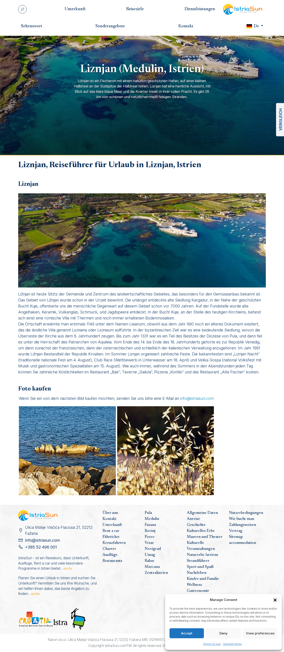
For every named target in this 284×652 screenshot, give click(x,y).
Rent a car (111, 531)
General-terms (232, 644)
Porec (150, 537)
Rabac (149, 561)
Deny (223, 633)
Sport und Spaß (200, 567)
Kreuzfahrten (114, 543)
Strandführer (198, 561)
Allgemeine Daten (202, 513)
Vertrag (235, 531)
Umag (150, 555)
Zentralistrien (156, 573)
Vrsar (149, 543)
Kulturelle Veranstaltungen (201, 546)
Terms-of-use (212, 644)
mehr (68, 569)
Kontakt (109, 519)
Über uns (110, 513)
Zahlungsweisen (242, 525)
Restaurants (112, 561)
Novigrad (153, 549)
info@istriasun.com (197, 398)
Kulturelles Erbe (201, 531)
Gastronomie (198, 591)
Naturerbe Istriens (202, 555)
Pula (148, 513)
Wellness (194, 585)
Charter (109, 549)
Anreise (193, 519)
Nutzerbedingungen (246, 513)
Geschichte (196, 525)
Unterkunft (112, 525)
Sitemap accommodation (242, 540)
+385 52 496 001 (41, 547)
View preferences (260, 633)
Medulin (152, 519)
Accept (186, 633)
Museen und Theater (205, 537)
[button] (275, 600)
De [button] (256, 26)
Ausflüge (110, 555)
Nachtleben (196, 573)
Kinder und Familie (203, 579)
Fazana (150, 525)
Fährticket (111, 537)
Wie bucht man (241, 519)
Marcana (152, 567)
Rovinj (150, 531)
